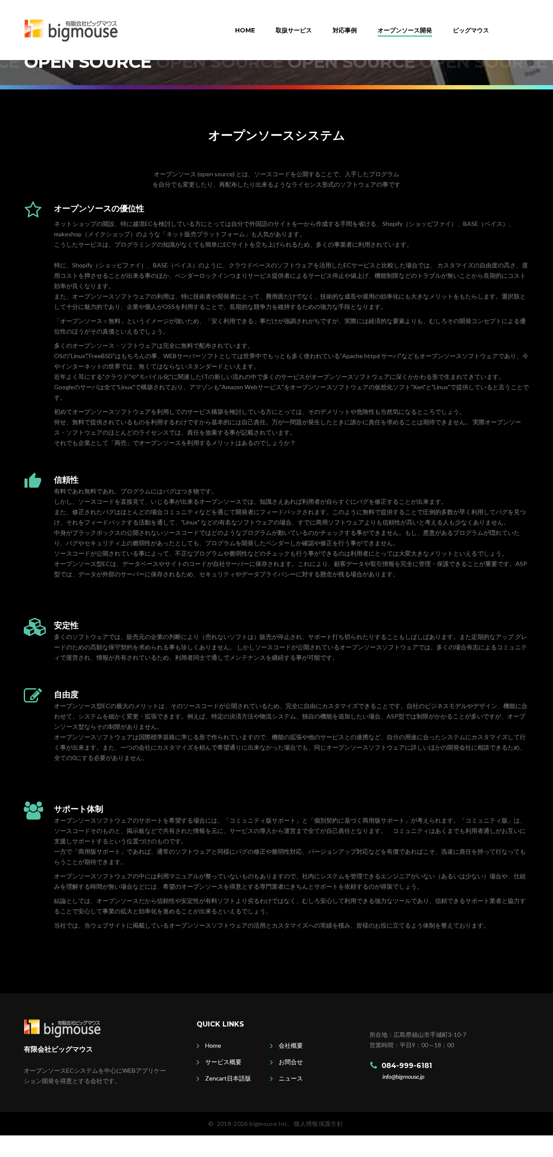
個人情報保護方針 (318, 1123)
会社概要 (291, 1045)
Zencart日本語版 (228, 1078)
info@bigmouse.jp (403, 1076)
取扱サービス (294, 30)
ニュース (291, 1078)
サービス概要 (223, 1061)
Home (245, 30)
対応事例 (345, 30)
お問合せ (291, 1061)
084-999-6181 (406, 1066)
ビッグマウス (471, 30)
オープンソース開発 (405, 30)
